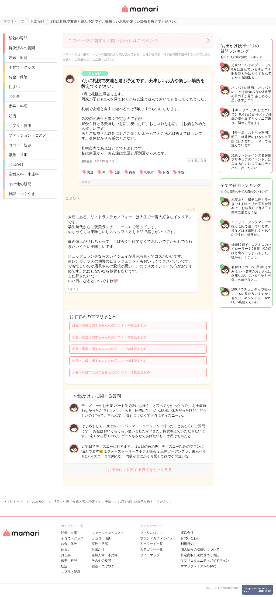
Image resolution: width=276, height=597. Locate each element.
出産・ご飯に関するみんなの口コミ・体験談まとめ (109, 361)
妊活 (12, 116)
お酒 (166, 172)
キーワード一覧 (151, 544)
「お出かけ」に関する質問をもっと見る (138, 469)
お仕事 (14, 96)
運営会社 (187, 533)
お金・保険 (18, 77)
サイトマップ (150, 555)
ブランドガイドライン (156, 538)
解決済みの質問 (22, 48)
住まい (14, 87)
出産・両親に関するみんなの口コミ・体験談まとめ (109, 349)
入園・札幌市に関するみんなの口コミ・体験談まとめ (111, 372)
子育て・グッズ (22, 67)
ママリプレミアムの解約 (198, 566)
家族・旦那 (18, 155)
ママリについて (151, 533)
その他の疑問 (20, 184)
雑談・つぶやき (22, 193)
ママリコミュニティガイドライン (205, 560)
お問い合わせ (190, 538)
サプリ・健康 (20, 125)
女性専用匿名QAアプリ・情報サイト (139, 12)
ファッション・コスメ (27, 135)
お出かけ (16, 164)
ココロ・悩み (20, 145)
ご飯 (117, 172)
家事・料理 (18, 106)
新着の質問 (18, 38)
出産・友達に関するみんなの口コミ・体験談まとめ (109, 337)
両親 (132, 172)
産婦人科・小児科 (24, 174)
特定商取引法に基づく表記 (200, 555)
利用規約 (187, 544)
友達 (90, 172)
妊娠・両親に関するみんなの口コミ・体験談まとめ (109, 325)
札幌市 (149, 172)
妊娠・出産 (18, 57)
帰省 (181, 172)
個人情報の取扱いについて (200, 549)
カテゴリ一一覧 (151, 549)
